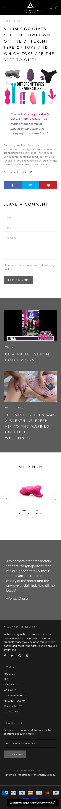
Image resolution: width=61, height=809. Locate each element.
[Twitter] (12, 655)
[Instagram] (19, 655)
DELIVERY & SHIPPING (15, 695)
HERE (29, 172)
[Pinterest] (27, 655)
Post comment (18, 280)
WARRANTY (10, 690)
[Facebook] (5, 655)
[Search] (51, 7)
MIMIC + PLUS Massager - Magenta (30, 512)
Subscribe (15, 754)
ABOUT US (9, 673)
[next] (54, 499)
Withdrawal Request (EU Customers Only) (32, 802)
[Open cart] (57, 7)
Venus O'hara (18, 599)
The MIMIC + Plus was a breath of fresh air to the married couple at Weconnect (30, 426)
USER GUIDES (11, 684)
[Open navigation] (4, 7)
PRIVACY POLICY (13, 706)
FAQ (6, 679)
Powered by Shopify (44, 774)
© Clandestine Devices (30, 770)
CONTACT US (11, 711)
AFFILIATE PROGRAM (14, 700)
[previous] (6, 499)
